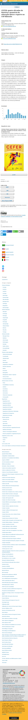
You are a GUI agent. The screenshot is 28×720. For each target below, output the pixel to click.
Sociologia (5, 313)
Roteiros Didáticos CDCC (7, 608)
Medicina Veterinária (7, 429)
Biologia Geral (6, 301)
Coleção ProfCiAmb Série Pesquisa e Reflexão (11, 538)
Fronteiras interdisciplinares (8, 568)
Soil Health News (5, 654)
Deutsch (7, 257)
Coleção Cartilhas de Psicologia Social (10, 510)
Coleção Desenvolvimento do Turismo (10, 518)
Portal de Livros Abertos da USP (10, 3)
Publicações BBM (5, 604)
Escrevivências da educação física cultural (10, 562)
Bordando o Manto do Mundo (8, 466)
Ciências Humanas (6, 309)
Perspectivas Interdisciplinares (8, 590)
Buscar (17, 6)
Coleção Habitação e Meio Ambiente (9, 526)
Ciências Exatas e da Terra (7, 380)
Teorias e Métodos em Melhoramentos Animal (11, 658)
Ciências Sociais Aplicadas (7, 352)
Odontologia (5, 340)
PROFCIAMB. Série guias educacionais (10, 596)
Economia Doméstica (7, 378)
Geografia (5, 319)
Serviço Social (5, 376)
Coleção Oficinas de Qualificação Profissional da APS (13, 534)
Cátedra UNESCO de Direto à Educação (10, 493)
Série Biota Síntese (6, 616)
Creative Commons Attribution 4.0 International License (13, 215)
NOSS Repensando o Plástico (8, 584)
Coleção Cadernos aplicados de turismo (10, 506)
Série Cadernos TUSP (6, 622)
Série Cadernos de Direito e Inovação (9, 618)
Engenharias (4, 399)
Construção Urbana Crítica (7, 546)
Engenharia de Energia (7, 415)
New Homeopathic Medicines (8, 576)
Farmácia (5, 350)
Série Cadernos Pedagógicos (8, 620)
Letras (4, 439)
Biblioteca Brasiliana (6, 464)
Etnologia (5, 315)
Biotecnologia (5, 307)
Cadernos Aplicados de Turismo (8, 470)
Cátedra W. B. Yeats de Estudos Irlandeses (10, 495)
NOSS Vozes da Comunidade (8, 586)
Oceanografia (5, 397)
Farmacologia (5, 297)
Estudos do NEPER (6, 566)
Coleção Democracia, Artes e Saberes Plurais (11, 514)
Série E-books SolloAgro (7, 632)
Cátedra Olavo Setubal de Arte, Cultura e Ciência (12, 491)
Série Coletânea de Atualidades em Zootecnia (11, 624)
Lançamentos (5, 279)
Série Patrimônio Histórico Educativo (10, 638)
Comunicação (5, 356)
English (7, 249)
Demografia (5, 372)
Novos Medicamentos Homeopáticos (9, 578)
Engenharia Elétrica (7, 405)
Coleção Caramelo (6, 508)
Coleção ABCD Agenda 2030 (7, 497)
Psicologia (5, 321)
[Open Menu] (1, 4)
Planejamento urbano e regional (9, 374)
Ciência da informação (7, 354)
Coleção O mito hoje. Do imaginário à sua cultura (12, 530)
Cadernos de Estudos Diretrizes (8, 477)
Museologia (5, 362)
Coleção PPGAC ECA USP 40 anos (8, 536)
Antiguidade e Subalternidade (8, 455)
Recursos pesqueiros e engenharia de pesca (12, 433)
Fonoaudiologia (6, 348)
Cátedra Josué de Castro (7, 487)
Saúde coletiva (6, 346)
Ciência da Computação (7, 395)
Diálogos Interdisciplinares (7, 554)
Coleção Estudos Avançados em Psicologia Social (12, 520)
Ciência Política (6, 325)
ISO (7, 193)
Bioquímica (5, 305)
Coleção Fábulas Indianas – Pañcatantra (10, 522)
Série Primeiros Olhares (7, 640)
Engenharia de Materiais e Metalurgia (10, 411)
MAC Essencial (5, 572)
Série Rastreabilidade (6, 648)
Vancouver (7, 197)
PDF (14, 174)
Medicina (5, 338)
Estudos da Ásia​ (5, 564)
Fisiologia (5, 303)
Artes (4, 441)
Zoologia (4, 293)
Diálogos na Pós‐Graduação (7, 556)
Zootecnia (5, 421)
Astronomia (5, 393)
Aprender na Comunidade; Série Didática (10, 457)
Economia (5, 370)
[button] (3, 231)
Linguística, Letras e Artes (7, 435)
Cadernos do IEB (5, 483)
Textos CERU (4, 660)
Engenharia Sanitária (7, 409)
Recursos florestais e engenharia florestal (11, 427)
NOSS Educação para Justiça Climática (10, 582)
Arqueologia (5, 317)
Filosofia (4, 329)
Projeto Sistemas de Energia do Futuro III (10, 600)
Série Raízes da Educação (7, 646)
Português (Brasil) (9, 245)
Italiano (7, 259)
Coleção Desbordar (6, 516)
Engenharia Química (7, 403)
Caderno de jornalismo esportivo (9, 468)
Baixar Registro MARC (7, 200)
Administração (6, 358)
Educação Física (6, 336)
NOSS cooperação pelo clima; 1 (8, 580)
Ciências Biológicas (6, 285)
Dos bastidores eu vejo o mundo (8, 558)
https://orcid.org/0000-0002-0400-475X (9, 26)
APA (7, 190)
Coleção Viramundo (6, 542)
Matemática (5, 390)
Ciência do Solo (6, 419)
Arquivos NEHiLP (5, 459)
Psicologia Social (5, 602)
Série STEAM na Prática (7, 650)
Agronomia (5, 423)
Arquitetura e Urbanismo (8, 364)
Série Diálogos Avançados (7, 628)
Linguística (5, 437)
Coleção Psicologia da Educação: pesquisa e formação (13, 540)
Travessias (4, 662)
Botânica (4, 289)
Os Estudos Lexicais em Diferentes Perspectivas (12, 588)
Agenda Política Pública (7, 453)
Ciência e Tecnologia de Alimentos (10, 431)
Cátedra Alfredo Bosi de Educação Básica (10, 485)
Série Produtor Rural (6, 642)
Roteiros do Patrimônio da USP (8, 610)
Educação (5, 311)
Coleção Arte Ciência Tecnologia (8, 499)
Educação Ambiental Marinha (8, 560)
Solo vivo (4, 656)
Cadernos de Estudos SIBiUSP (8, 479)
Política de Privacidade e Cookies (12, 713)
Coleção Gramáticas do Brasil (8, 524)
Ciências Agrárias (5, 417)
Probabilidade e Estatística (8, 384)
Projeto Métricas (5, 598)
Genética (4, 291)
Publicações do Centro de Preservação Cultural (11, 606)
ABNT (7, 187)
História (4, 327)
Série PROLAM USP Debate (7, 644)
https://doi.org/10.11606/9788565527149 (13, 44)
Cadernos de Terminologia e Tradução (10, 481)
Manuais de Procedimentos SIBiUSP (9, 574)
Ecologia (4, 287)
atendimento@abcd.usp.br (9, 683)
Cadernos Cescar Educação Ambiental (10, 472)
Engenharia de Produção (8, 407)
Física (4, 382)
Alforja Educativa (5, 451)
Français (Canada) (9, 254)
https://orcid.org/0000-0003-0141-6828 (9, 38)
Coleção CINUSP (5, 512)
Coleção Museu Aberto (6, 532)
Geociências (5, 388)
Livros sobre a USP (6, 443)
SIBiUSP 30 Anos (5, 652)
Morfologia (5, 295)
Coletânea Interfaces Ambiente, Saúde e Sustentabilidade (14, 544)
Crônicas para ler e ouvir (7, 548)
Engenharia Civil (6, 401)
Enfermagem (5, 342)
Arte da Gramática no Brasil (8, 462)
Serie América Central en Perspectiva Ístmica (11, 614)
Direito (4, 368)
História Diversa (5, 570)
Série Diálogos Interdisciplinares (9, 630)
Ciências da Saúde (5, 334)
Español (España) (9, 252)
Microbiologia (6, 299)
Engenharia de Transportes (8, 413)
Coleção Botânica (5, 504)
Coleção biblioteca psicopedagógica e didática (11, 502)
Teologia (4, 332)
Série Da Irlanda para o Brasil (8, 626)
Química (4, 386)
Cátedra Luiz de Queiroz (7, 489)
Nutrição (4, 344)
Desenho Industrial (7, 366)
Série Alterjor (5, 612)
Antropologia (5, 323)
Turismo (4, 360)
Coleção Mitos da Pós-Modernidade (9, 528)
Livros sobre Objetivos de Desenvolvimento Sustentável (14, 445)
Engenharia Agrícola (7, 425)
